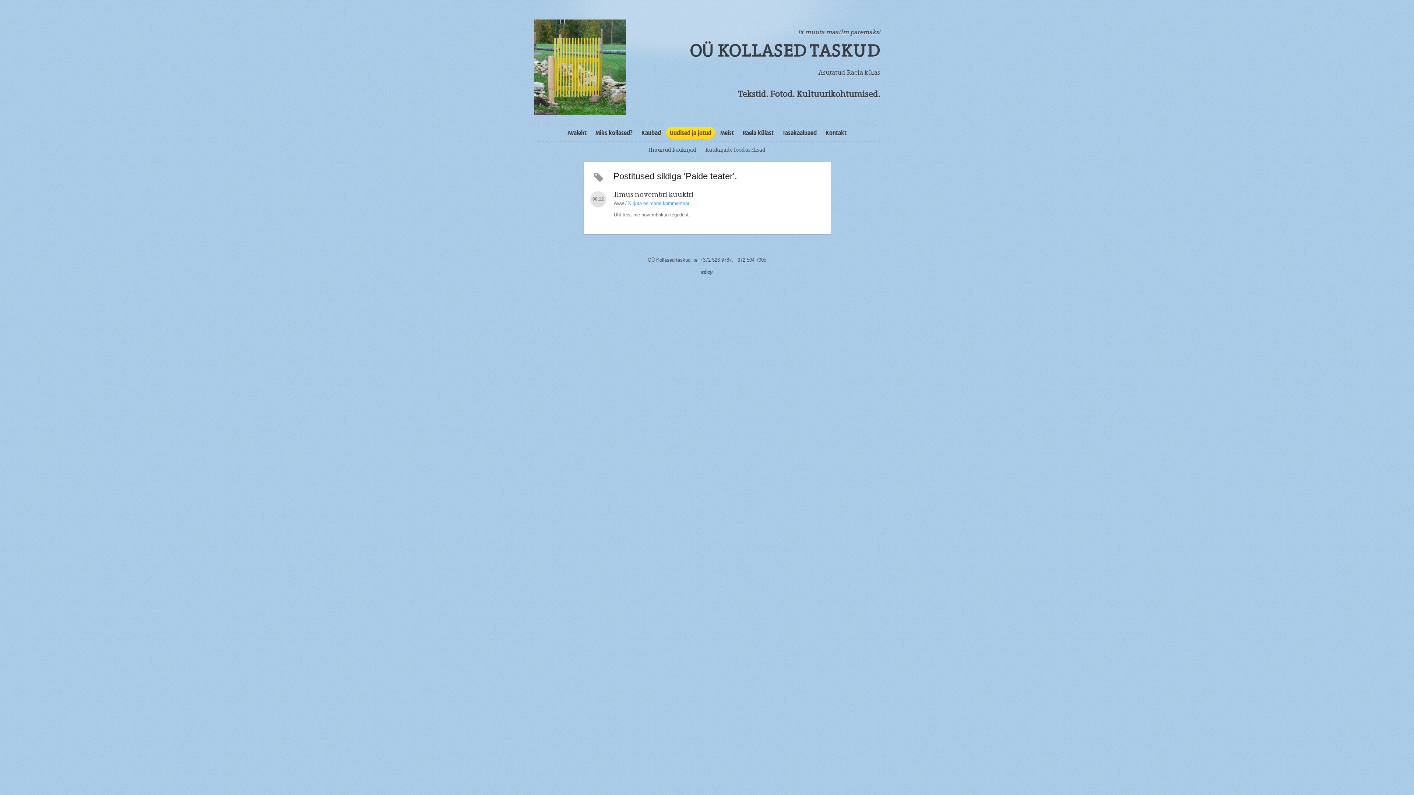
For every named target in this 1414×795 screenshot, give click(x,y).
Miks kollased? (614, 133)
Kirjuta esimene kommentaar (658, 203)
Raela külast (758, 133)
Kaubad (651, 133)
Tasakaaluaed (799, 133)
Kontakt (836, 133)
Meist (727, 133)
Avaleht (577, 133)
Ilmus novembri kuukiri (653, 194)
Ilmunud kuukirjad (672, 149)
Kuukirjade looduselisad (735, 149)
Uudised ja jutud (690, 133)
